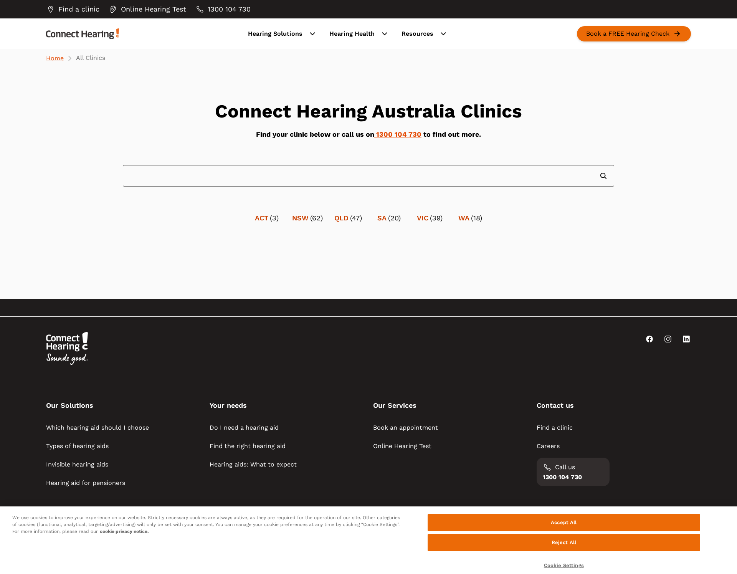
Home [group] (55, 58)
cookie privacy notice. (124, 531)
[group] (72, 9)
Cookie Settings (564, 565)
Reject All (564, 542)
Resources (417, 33)
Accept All (564, 522)
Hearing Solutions (275, 33)
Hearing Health (352, 33)
